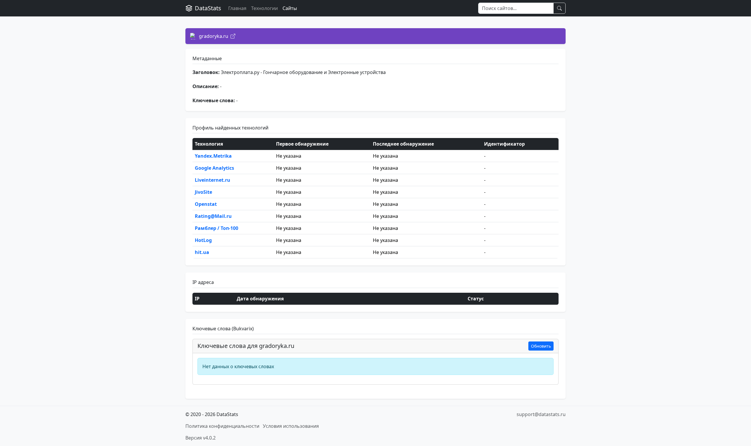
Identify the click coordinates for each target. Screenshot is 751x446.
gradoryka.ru (213, 36)
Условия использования (291, 426)
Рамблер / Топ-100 (216, 228)
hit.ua (202, 252)
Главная (237, 8)
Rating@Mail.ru (213, 216)
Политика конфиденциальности (222, 426)
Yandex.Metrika (213, 156)
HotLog (203, 240)
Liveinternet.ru (212, 180)
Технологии (264, 8)
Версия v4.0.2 (200, 438)
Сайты (290, 8)
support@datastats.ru (541, 414)
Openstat (206, 204)
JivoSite (203, 192)
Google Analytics (214, 168)
